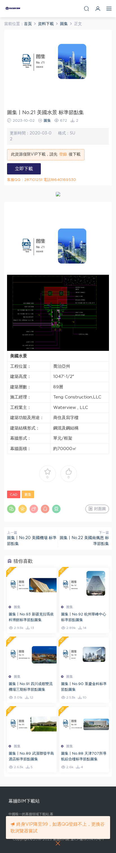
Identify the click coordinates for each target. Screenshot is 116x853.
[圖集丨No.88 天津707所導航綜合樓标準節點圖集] (84, 724)
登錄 (63, 154)
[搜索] (86, 9)
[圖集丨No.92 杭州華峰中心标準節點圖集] (84, 585)
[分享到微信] (11, 509)
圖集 (47, 121)
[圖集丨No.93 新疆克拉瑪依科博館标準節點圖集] (32, 585)
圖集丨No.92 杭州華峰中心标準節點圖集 (83, 617)
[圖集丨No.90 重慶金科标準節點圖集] (84, 654)
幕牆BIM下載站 (12, 8)
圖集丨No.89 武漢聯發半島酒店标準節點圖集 (31, 756)
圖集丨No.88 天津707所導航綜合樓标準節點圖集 (83, 756)
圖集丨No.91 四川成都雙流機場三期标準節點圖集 (31, 687)
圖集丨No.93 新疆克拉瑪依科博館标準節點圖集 (31, 617)
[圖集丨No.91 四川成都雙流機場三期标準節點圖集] (32, 654)
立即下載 (24, 169)
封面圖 (99, 509)
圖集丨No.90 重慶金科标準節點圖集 (84, 687)
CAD (13, 494)
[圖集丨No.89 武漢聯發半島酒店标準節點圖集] (32, 724)
